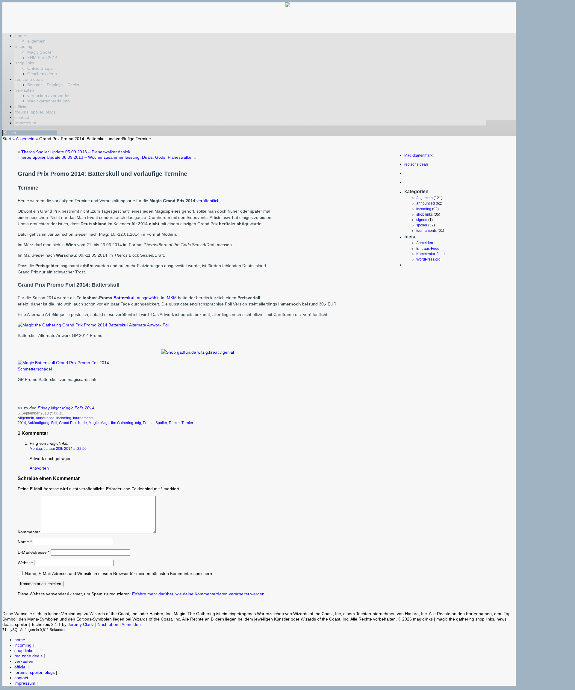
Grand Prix (67, 423)
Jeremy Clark (80, 624)
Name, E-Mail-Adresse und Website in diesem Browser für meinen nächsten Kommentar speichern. (119, 573)
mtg (138, 423)
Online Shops (40, 68)
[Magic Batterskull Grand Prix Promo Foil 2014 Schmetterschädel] (66, 369)
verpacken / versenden (49, 95)
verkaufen (24, 90)
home (20, 35)
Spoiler (161, 423)
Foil (54, 423)
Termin (174, 423)
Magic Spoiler (40, 52)
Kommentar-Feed (430, 254)
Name (25, 541)
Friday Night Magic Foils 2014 (66, 407)
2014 (22, 423)
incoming (23, 46)
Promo (148, 423)
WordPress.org (428, 259)
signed (421, 220)
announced (45, 418)
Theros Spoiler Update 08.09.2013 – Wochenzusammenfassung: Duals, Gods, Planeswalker (105, 157)
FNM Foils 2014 (42, 57)
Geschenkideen (42, 73)
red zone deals (29, 79)
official (21, 106)
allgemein (36, 41)
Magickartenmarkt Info (48, 101)
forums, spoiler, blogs (35, 112)
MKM (172, 297)
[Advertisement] (325, 251)
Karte (82, 423)
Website (25, 562)
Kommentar (29, 531)
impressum (25, 122)
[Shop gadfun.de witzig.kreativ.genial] (197, 352)
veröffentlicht (208, 200)
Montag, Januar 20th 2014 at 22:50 (58, 449)
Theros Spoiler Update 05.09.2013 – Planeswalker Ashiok (75, 151)
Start (6, 138)
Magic (94, 423)
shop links (24, 62)
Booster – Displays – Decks (53, 84)
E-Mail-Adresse (33, 552)
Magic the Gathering (116, 423)
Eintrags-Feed (427, 248)
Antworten (39, 468)
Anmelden (424, 243)
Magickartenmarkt (418, 155)
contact (22, 117)
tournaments (83, 418)
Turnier (187, 423)
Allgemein (25, 138)
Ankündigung (38, 423)
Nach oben (108, 624)
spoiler (421, 225)
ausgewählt (147, 297)
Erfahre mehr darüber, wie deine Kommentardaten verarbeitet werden (198, 593)
